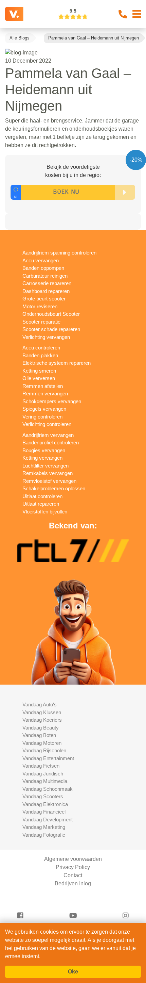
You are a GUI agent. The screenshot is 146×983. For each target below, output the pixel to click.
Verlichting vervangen (46, 337)
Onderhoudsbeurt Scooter (51, 314)
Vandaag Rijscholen (44, 750)
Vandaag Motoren (41, 743)
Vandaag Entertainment (48, 758)
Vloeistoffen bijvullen (44, 511)
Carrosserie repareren (46, 283)
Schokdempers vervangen (51, 401)
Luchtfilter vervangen (45, 466)
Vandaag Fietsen (40, 766)
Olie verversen (38, 378)
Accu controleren (41, 347)
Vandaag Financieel (44, 812)
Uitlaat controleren (42, 496)
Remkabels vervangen (47, 473)
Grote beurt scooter (44, 298)
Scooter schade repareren (51, 329)
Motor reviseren (39, 306)
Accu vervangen (40, 260)
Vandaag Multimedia (44, 781)
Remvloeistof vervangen (49, 481)
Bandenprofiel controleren (50, 442)
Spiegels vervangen (44, 409)
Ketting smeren (39, 371)
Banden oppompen (43, 268)
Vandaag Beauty (40, 728)
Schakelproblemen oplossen (53, 488)
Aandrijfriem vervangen (48, 435)
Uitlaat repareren (40, 504)
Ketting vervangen (42, 458)
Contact (72, 875)
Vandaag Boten (39, 735)
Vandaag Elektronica (45, 804)
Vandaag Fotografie (43, 835)
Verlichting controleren (46, 424)
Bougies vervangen (43, 450)
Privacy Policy (73, 867)
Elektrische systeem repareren (56, 363)
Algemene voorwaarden (73, 859)
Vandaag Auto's (39, 704)
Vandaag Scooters (42, 796)
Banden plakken (40, 355)
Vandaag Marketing (43, 827)
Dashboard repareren (46, 291)
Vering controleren (42, 417)
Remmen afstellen (42, 386)
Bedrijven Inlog (73, 883)
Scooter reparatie (41, 322)
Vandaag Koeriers (42, 720)
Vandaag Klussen (41, 712)
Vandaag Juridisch (42, 773)
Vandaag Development (47, 819)
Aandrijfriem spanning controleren (59, 253)
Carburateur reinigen (45, 276)
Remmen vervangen (45, 393)
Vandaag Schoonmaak (47, 789)
